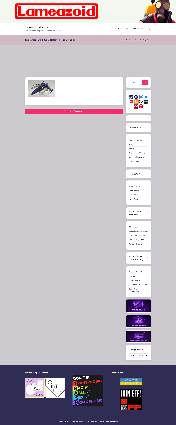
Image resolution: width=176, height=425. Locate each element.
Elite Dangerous (135, 280)
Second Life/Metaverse (137, 157)
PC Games (133, 227)
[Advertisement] (88, 59)
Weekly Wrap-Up (135, 140)
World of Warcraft (135, 272)
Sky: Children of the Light (138, 285)
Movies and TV (134, 186)
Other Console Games (137, 235)
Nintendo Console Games (138, 231)
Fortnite (132, 276)
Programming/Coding (137, 153)
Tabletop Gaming (135, 244)
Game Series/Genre (136, 240)
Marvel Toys (133, 199)
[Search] (145, 82)
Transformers (134, 190)
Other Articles (134, 161)
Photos (131, 149)
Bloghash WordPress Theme (109, 421)
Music (131, 144)
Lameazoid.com (37, 27)
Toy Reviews (133, 195)
